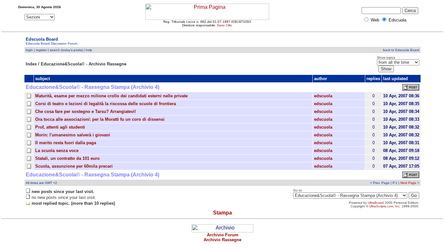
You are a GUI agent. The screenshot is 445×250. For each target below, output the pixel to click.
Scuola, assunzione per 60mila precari (74, 166)
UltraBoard (376, 202)
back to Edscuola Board (401, 50)
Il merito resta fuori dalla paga (65, 142)
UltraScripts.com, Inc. (385, 206)
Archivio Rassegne (222, 239)
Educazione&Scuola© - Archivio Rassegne (83, 64)
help (89, 50)
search (55, 50)
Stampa (222, 212)
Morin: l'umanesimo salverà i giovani (72, 134)
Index (31, 64)
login (29, 50)
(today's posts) (72, 50)
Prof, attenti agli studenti (60, 127)
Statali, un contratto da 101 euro (67, 158)
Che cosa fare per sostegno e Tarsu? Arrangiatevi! (85, 111)
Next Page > (409, 183)
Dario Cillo (224, 25)
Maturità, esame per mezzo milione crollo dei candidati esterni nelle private (111, 95)
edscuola (323, 95)
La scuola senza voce (57, 150)
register (41, 50)
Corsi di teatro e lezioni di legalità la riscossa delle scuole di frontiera (105, 103)
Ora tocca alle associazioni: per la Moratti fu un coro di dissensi (100, 119)
